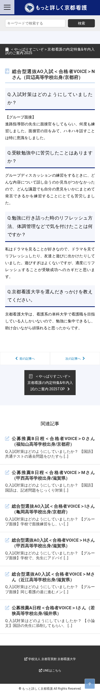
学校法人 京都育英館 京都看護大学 (51, 659)
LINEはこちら (51, 670)
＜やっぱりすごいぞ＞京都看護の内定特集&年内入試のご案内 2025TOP (50, 382)
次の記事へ (73, 358)
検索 (81, 23)
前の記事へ (27, 358)
